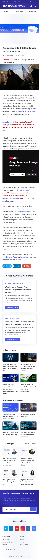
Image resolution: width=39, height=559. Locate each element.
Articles (34, 443)
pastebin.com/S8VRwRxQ (11, 198)
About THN (5, 539)
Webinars (32, 11)
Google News (7, 257)
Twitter (15, 257)
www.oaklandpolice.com (26, 111)
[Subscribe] (33, 509)
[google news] (33, 528)
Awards (22, 542)
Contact (4, 544)
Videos (27, 443)
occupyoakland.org (24, 212)
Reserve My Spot (12, 339)
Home (6, 11)
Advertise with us (7, 542)
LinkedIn (24, 257)
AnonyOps (6, 122)
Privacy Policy (24, 544)
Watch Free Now (12, 307)
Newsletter (19, 11)
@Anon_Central (24, 190)
